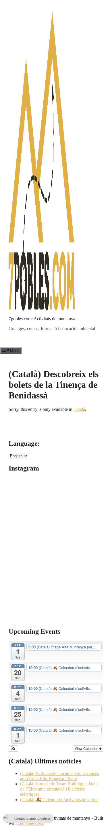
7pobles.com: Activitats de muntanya (42, 318)
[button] (13, 748)
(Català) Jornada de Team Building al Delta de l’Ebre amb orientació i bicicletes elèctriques (59, 789)
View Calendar (87, 748)
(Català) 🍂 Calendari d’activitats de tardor (59, 799)
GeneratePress (31, 823)
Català (79, 409)
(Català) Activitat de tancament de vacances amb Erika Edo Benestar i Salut (59, 776)
